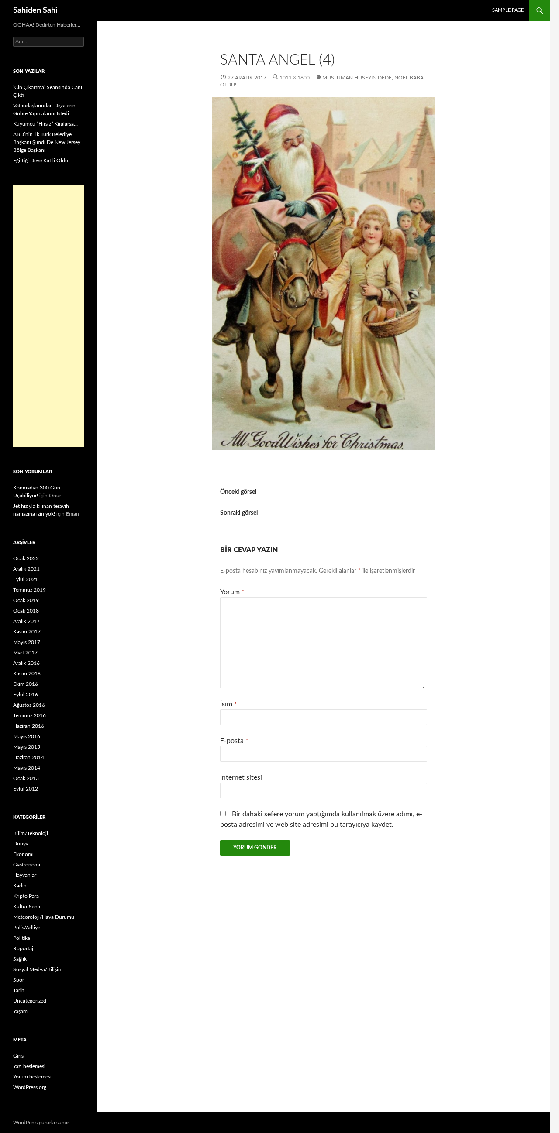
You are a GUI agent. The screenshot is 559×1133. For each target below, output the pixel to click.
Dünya (20, 843)
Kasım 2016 (27, 673)
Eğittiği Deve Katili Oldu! (41, 160)
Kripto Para (26, 896)
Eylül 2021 (25, 579)
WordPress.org (29, 1087)
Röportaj (23, 948)
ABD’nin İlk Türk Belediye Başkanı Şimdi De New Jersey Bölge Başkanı (46, 142)
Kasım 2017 (27, 631)
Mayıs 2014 (26, 767)
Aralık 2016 (26, 663)
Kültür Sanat (27, 906)
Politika (21, 938)
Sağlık (20, 959)
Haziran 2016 (28, 726)
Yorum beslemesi (32, 1076)
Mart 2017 (25, 652)
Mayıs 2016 (26, 736)
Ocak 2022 (26, 558)
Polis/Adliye (26, 927)
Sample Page (508, 10)
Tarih (18, 990)
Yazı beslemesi (29, 1066)
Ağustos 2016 (29, 705)
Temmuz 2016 (29, 715)
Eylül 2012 (25, 788)
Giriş (18, 1055)
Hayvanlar (24, 875)
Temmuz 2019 (29, 589)
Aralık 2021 (26, 569)
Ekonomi (23, 854)
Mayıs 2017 (26, 642)
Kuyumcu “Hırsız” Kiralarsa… (45, 124)
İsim (228, 704)
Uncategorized (29, 1000)
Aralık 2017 (26, 621)
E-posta (234, 740)
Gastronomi (26, 864)
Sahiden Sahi (35, 10)
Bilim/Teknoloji (30, 833)
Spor (18, 979)
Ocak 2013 (26, 778)
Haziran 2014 (28, 757)
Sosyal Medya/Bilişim (37, 969)
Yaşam (20, 1011)
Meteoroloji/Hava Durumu (43, 917)
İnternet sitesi (241, 777)
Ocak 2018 (26, 610)
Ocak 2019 (26, 600)
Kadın (20, 885)
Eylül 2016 (25, 694)
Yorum (232, 592)
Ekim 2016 (25, 684)
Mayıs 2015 (26, 747)
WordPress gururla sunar (41, 1122)
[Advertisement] (48, 316)
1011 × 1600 (295, 77)
